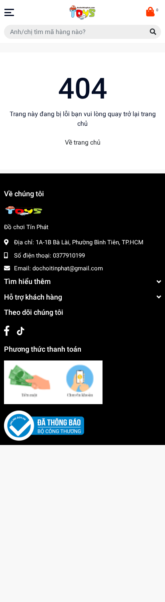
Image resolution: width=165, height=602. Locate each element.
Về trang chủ (83, 142)
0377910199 (69, 255)
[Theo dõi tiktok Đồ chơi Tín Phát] (21, 331)
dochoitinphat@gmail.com (67, 268)
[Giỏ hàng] (151, 12)
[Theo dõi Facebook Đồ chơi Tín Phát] (6, 331)
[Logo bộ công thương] (44, 425)
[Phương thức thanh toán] (53, 381)
